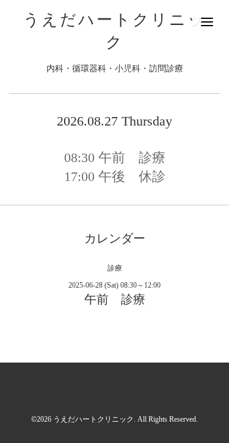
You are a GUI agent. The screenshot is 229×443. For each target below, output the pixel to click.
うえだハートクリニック (93, 419)
